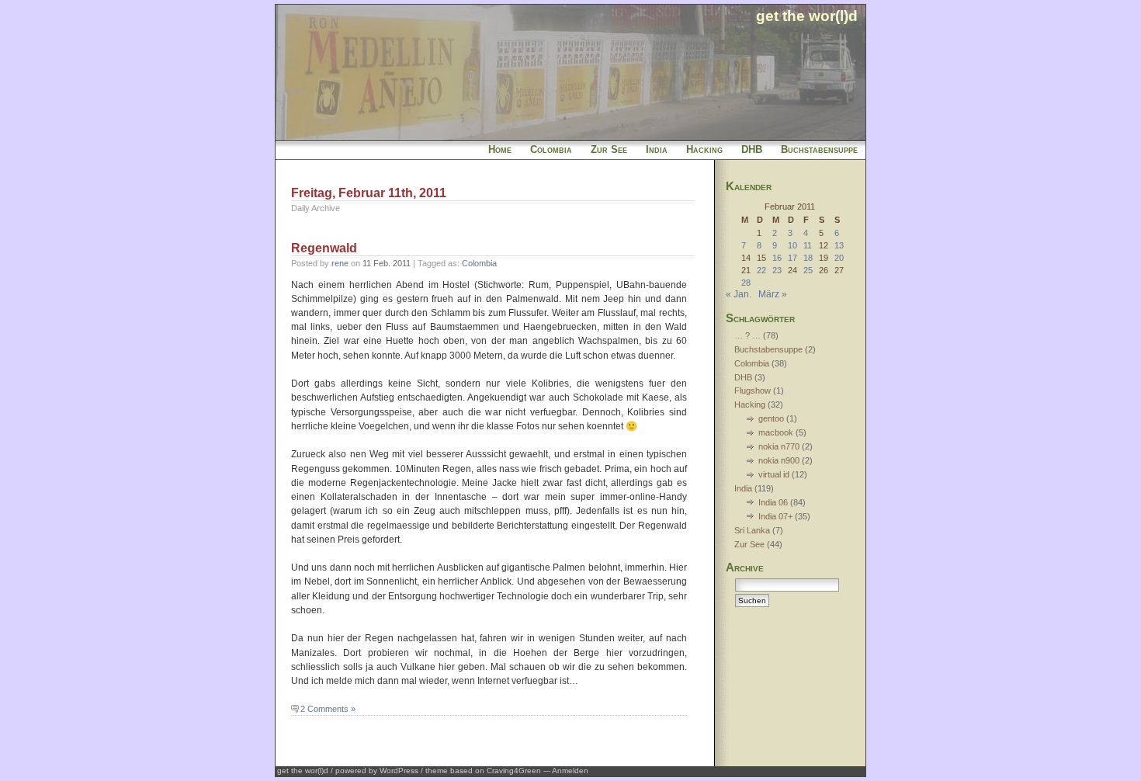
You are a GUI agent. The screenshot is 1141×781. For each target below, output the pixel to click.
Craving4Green (514, 770)
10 (792, 245)
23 (777, 270)
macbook (775, 432)
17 (792, 257)
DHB (751, 149)
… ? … (747, 335)
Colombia (551, 149)
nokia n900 (778, 460)
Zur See (609, 149)
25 (808, 270)
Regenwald (324, 248)
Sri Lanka (752, 530)
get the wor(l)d (807, 15)
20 (839, 257)
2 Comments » (327, 708)
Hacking (704, 149)
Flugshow (752, 390)
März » (772, 294)
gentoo (771, 418)
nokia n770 (778, 446)
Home (500, 149)
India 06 (773, 502)
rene (340, 263)
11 (807, 245)
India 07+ (775, 516)
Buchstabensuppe (819, 149)
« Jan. (738, 294)
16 (777, 257)
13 (839, 245)
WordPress (399, 770)
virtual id (773, 474)
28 (746, 282)
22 (761, 270)
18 (808, 257)
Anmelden (570, 770)
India (657, 149)
